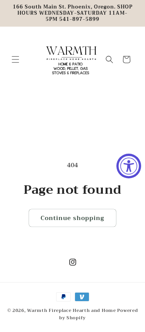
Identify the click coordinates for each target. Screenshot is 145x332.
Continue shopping (72, 218)
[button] (15, 59)
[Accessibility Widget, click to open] (128, 166)
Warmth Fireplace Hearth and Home (72, 310)
